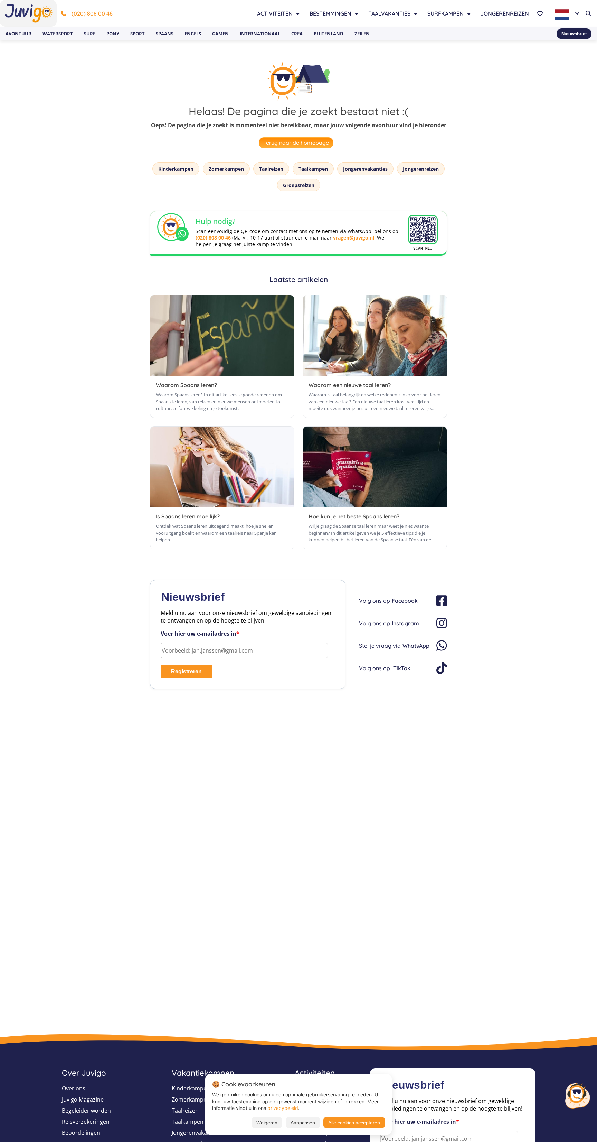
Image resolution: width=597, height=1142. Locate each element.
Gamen (220, 33)
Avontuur (18, 33)
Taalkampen (313, 169)
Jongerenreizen (505, 13)
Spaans (164, 33)
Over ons (73, 1088)
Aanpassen (303, 1122)
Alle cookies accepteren (354, 1122)
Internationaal (260, 33)
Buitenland (328, 33)
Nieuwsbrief (574, 33)
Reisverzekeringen (86, 1121)
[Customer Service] (577, 1095)
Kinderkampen (175, 169)
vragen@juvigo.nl (353, 237)
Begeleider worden (86, 1110)
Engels (192, 33)
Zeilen (362, 33)
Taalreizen (271, 169)
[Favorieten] (541, 13)
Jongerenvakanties (365, 169)
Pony (112, 33)
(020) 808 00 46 (92, 13)
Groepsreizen (298, 185)
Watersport (57, 33)
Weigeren (266, 1122)
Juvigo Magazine (83, 1099)
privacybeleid (282, 1108)
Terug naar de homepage (296, 142)
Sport (137, 33)
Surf (89, 33)
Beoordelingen (81, 1132)
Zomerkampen (226, 169)
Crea (297, 33)
